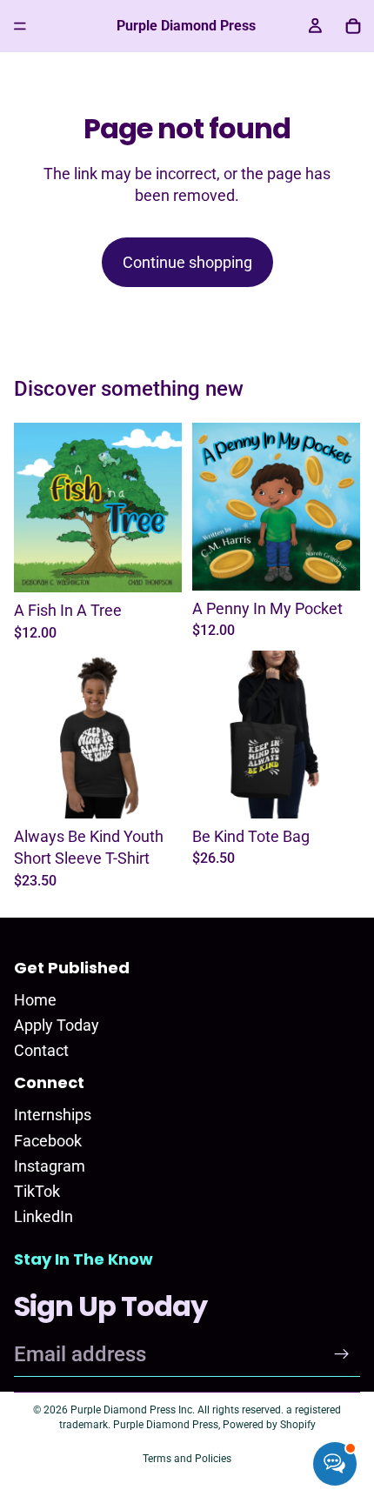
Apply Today (56, 1025)
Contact (41, 1050)
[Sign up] (342, 1354)
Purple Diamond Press (165, 1425)
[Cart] (353, 26)
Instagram (49, 1166)
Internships (52, 1115)
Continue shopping (187, 262)
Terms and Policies (187, 1459)
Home (35, 1000)
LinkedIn (43, 1216)
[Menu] (20, 26)
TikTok (37, 1191)
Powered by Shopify (269, 1425)
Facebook (48, 1141)
